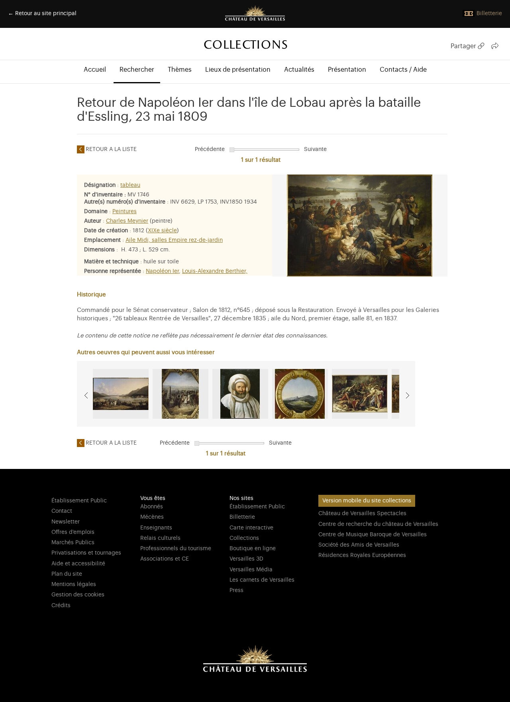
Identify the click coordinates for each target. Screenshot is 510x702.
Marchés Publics (72, 542)
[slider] (232, 149)
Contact (61, 511)
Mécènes (152, 517)
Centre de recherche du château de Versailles (378, 524)
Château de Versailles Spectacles (362, 513)
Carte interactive (251, 528)
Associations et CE (164, 559)
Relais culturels (160, 538)
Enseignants (156, 528)
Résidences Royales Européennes (362, 555)
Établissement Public (79, 501)
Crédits (61, 605)
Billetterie (242, 517)
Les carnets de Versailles (262, 580)
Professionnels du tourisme (175, 548)
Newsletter (65, 522)
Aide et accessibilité (78, 564)
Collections (244, 538)
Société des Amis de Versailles (358, 545)
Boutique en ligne (253, 548)
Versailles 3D (246, 559)
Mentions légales (73, 584)
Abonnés (151, 507)
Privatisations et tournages (86, 553)
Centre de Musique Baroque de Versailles (372, 534)
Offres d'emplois (72, 532)
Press (236, 590)
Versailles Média (251, 570)
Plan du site (66, 574)
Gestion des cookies (77, 595)
